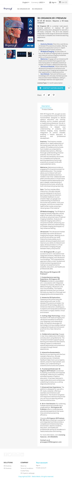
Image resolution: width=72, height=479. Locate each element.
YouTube (14, 454)
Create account (41, 468)
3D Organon (37, 9)
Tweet (49, 95)
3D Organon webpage (27, 473)
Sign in (38, 465)
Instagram (18, 454)
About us (23, 466)
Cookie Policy (25, 471)
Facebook (6, 454)
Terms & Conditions (27, 468)
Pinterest (54, 95)
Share (44, 95)
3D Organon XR (23, 9)
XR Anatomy (7, 466)
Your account (42, 463)
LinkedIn (22, 454)
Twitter (10, 454)
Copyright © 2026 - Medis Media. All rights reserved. (36, 477)
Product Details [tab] (47, 109)
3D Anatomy (7, 468)
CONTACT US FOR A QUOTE (51, 88)
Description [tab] (46, 106)
